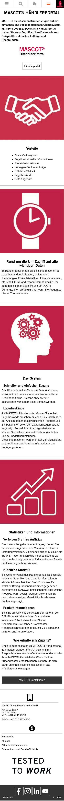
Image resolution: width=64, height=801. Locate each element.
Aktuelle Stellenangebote (14, 745)
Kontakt (6, 740)
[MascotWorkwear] (19, 791)
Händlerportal (32, 66)
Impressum (8, 797)
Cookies (57, 797)
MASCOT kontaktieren (32, 680)
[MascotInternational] (45, 791)
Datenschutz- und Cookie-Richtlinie (20, 749)
